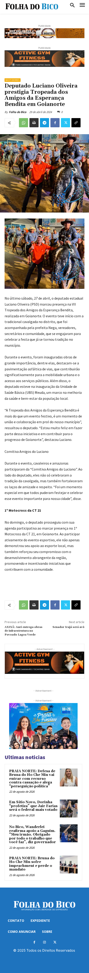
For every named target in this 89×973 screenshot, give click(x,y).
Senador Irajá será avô (68, 627)
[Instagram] (45, 942)
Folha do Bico (17, 112)
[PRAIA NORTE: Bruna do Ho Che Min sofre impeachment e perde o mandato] (69, 865)
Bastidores (12, 80)
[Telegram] (44, 122)
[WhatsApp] (23, 122)
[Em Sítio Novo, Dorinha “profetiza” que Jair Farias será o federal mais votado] (69, 808)
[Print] (34, 122)
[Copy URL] (76, 122)
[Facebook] (55, 122)
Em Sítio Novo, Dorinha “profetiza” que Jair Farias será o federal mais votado (33, 806)
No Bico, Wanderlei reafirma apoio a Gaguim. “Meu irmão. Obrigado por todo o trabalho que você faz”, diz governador (32, 834)
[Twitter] (65, 122)
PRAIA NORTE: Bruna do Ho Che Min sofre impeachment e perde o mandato (32, 864)
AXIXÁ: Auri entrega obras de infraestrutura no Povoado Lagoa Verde (23, 630)
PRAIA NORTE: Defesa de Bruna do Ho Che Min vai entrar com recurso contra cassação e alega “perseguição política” (32, 779)
